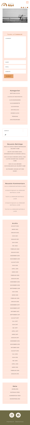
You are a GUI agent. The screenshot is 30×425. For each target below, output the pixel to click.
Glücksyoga (15, 106)
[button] (27, 2)
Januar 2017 (15, 337)
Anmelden (15, 389)
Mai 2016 (15, 360)
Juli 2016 (15, 354)
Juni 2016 (15, 357)
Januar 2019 (15, 278)
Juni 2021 (15, 236)
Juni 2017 (15, 324)
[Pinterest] (23, 8)
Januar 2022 (15, 232)
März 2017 (15, 334)
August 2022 (15, 226)
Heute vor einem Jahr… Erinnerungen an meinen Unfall (15, 152)
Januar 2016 (15, 373)
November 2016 (15, 344)
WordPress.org (15, 398)
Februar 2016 (15, 370)
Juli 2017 (15, 321)
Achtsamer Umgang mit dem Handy (15, 170)
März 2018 (15, 295)
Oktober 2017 (15, 311)
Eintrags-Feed (15, 392)
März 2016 (15, 367)
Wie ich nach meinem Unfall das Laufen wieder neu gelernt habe (15, 158)
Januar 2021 (15, 239)
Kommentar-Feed (15, 395)
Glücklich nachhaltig (15, 96)
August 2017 (15, 318)
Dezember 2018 (15, 281)
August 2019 (15, 262)
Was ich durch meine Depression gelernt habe (15, 147)
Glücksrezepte (15, 103)
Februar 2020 (15, 249)
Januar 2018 (15, 301)
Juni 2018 (15, 291)
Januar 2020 (15, 252)
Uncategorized (15, 119)
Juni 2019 (15, 265)
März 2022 (15, 229)
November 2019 (15, 258)
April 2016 (15, 364)
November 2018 (15, 285)
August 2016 (15, 350)
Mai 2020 (15, 245)
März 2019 (15, 272)
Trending (15, 116)
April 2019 (15, 268)
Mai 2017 (15, 327)
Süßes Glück (15, 113)
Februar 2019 (15, 275)
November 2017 (15, 308)
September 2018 (15, 288)
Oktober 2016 (15, 347)
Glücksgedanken (15, 100)
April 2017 (15, 331)
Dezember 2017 (15, 304)
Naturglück (15, 109)
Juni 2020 (15, 242)
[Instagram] (25, 8)
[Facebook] (21, 8)
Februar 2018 (15, 298)
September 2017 (15, 314)
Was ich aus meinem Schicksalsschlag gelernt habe (15, 165)
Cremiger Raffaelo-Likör (17, 186)
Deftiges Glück (15, 93)
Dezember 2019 (15, 255)
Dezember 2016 (15, 341)
